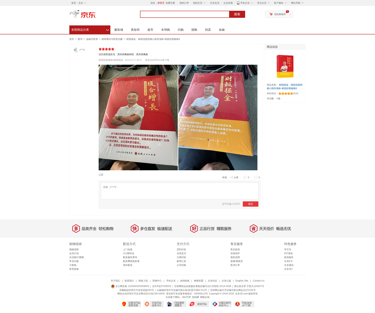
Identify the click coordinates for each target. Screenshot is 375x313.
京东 (95, 16)
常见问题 (74, 261)
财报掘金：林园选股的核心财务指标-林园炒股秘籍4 (153, 39)
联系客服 (74, 269)
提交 (250, 204)
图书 (80, 39)
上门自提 (127, 249)
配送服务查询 (130, 257)
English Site (242, 280)
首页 (71, 39)
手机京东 (245, 3)
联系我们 (129, 280)
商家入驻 (143, 280)
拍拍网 (195, 297)
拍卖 (208, 29)
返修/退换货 (236, 261)
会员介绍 (74, 253)
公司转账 (181, 265)
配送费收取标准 (131, 261)
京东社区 (212, 280)
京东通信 (289, 265)
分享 (236, 177)
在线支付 (181, 253)
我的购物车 (280, 14)
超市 (150, 29)
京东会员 (214, 3)
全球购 (165, 29)
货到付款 (181, 249)
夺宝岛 (287, 249)
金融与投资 (92, 39)
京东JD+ (288, 269)
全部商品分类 (90, 29)
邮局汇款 (181, 261)
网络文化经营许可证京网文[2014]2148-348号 (141, 293)
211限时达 (128, 253)
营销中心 (157, 280)
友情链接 (184, 280)
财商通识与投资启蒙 (112, 39)
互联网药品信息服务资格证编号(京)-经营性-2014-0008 (202, 286)
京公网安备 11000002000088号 (132, 286)
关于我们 (115, 280)
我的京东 (197, 3)
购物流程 (74, 249)
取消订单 (235, 265)
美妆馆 (135, 29)
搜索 (237, 14)
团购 (194, 29)
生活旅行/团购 (76, 257)
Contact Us (258, 280)
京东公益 (226, 280)
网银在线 (205, 297)
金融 (222, 29)
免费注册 (170, 3)
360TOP (186, 297)
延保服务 (289, 257)
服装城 (118, 29)
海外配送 (127, 265)
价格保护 (235, 253)
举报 (224, 177)
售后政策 (235, 249)
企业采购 (228, 3)
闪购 (181, 29)
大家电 (72, 265)
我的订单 (184, 3)
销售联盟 (198, 280)
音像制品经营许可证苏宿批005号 (136, 290)
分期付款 (181, 257)
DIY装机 (288, 253)
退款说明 (235, 257)
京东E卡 (288, 261)
